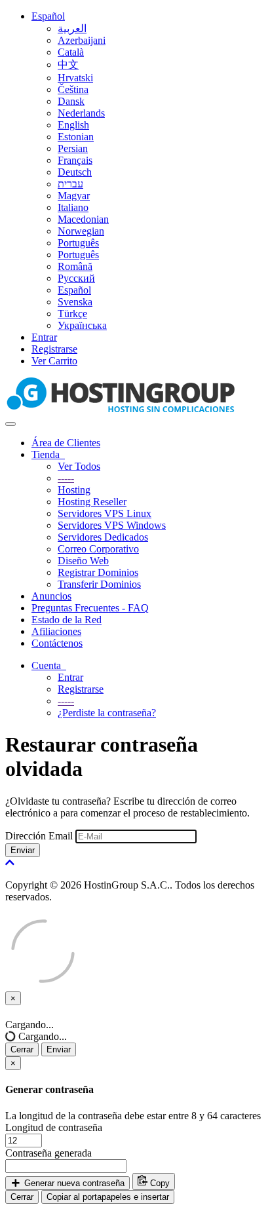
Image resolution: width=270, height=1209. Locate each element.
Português (78, 242)
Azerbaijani (82, 40)
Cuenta (48, 665)
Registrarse (54, 349)
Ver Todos (79, 466)
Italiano (73, 207)
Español (48, 16)
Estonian (76, 136)
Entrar (44, 337)
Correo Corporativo (98, 548)
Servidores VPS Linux (104, 513)
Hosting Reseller (92, 501)
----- (66, 478)
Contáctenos (57, 643)
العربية (72, 28)
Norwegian (81, 231)
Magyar (74, 195)
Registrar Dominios (98, 572)
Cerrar (21, 1049)
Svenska (75, 301)
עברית (70, 183)
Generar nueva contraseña (73, 1183)
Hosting (74, 489)
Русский (76, 278)
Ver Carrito (54, 360)
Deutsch (75, 172)
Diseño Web (83, 560)
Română (75, 266)
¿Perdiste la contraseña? (107, 712)
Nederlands (81, 113)
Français (75, 160)
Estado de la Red (66, 619)
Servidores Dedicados (103, 537)
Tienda (48, 454)
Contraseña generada (48, 1153)
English (73, 124)
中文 (68, 64)
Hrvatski (75, 77)
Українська (82, 325)
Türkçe (72, 313)
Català (71, 52)
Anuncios (51, 596)
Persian (73, 148)
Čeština (73, 89)
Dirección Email (39, 835)
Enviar (22, 850)
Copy (158, 1183)
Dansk (71, 101)
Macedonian (83, 219)
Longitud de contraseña (53, 1127)
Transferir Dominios (99, 584)
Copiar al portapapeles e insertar (108, 1197)
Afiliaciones (56, 631)
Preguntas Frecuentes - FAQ (90, 607)
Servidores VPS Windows (112, 525)
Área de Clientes (65, 442)
